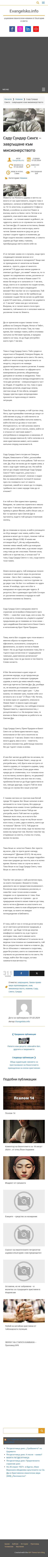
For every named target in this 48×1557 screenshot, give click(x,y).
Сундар (18, 991)
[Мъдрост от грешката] (24, 1168)
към (30, 985)
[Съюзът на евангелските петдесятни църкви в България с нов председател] (24, 1234)
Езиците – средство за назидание (21, 1216)
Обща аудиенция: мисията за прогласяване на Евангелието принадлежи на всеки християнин (24, 1065)
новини (28, 988)
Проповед (35, 1544)
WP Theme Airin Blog (36, 1552)
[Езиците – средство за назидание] (24, 1201)
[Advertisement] (24, 61)
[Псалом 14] (24, 1098)
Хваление (20, 1546)
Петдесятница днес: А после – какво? (24, 1454)
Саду (35, 988)
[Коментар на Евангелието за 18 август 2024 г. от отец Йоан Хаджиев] (24, 1131)
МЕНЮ (6, 89)
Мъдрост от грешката (15, 1183)
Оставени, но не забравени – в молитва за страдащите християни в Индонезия (22, 1289)
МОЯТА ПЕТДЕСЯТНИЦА (17, 1457)
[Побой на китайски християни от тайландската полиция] (24, 1311)
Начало (8, 99)
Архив (7, 1544)
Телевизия (8, 1546)
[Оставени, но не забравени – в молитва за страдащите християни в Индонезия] (24, 1271)
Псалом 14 (10, 1113)
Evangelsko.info (24, 11)
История (24, 1544)
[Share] (21, 973)
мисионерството (16, 988)
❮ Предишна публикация (24, 1034)
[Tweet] (37, 973)
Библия (15, 1544)
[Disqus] (24, 1387)
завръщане (22, 982)
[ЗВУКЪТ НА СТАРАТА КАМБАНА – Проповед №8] (24, 1337)
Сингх (11, 991)
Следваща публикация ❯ (24, 1057)
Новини (19, 99)
